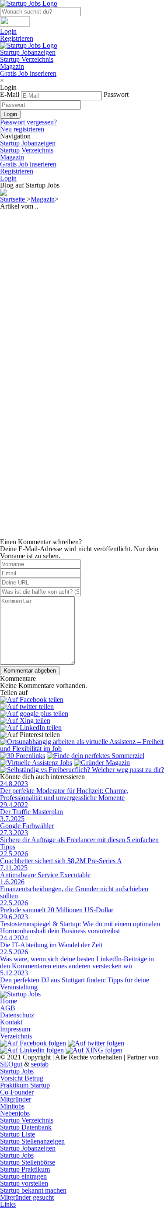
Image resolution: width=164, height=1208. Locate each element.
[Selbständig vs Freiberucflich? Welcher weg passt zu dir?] (82, 769)
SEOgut (11, 1064)
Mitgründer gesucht (27, 1197)
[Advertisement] (82, 292)
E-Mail (9, 94)
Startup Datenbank (26, 1127)
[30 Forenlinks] (22, 755)
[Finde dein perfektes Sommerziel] (95, 755)
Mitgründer (15, 1099)
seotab (40, 1064)
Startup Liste (17, 1134)
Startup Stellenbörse (27, 1162)
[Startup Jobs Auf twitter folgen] (96, 1043)
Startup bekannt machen (33, 1190)
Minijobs (12, 1106)
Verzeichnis (16, 1036)
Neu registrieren (22, 129)
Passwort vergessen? (28, 122)
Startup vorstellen (24, 1183)
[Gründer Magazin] (102, 762)
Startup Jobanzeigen (28, 52)
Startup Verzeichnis (26, 59)
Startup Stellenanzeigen (32, 1141)
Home (8, 1001)
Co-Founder (17, 1092)
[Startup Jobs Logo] (28, 45)
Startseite (13, 199)
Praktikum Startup (25, 1085)
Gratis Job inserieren (28, 73)
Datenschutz (17, 1015)
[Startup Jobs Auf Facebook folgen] (33, 1043)
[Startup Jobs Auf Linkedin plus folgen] (32, 1050)
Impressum (15, 1029)
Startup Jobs (17, 1071)
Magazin (12, 66)
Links (8, 1204)
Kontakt (11, 1022)
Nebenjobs (15, 1113)
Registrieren (16, 38)
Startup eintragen (23, 1176)
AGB (7, 1008)
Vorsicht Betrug (21, 1078)
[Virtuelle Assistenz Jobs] (36, 762)
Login (8, 31)
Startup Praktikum (25, 1169)
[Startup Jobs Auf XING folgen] (94, 1050)
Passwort (116, 94)
